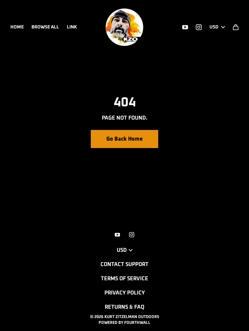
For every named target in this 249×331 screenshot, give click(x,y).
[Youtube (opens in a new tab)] (185, 27)
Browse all (45, 27)
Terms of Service (124, 278)
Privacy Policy (124, 292)
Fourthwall (137, 323)
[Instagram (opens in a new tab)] (199, 27)
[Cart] (236, 27)
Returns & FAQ (124, 307)
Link (72, 27)
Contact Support (124, 264)
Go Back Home (124, 139)
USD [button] (214, 27)
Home (17, 27)
